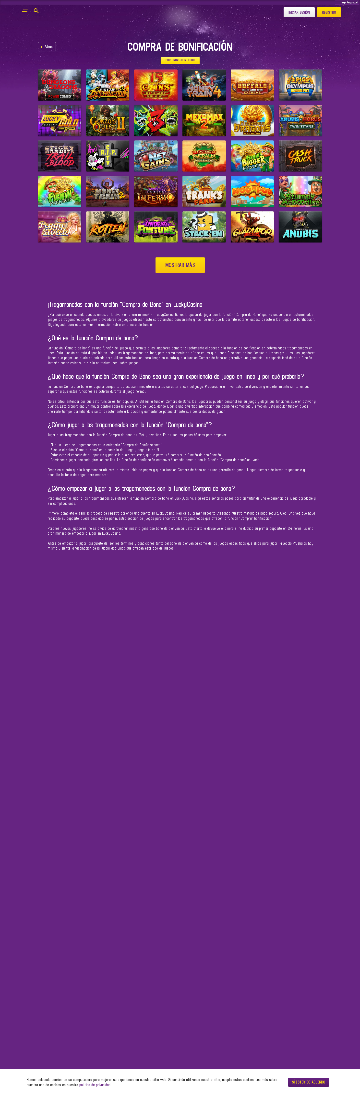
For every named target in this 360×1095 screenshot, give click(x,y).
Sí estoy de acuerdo (308, 1082)
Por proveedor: (180, 60)
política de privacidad (94, 1084)
